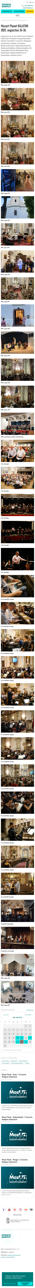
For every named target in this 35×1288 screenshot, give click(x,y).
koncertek (30, 1010)
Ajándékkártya (7, 11)
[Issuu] (15, 1210)
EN (33, 2)
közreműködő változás (17, 1063)
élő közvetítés (5, 1061)
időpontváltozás (23, 1061)
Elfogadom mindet (25, 1283)
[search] (28, 2)
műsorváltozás (5, 1063)
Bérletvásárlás (28, 8)
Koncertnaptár (19, 11)
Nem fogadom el (10, 1283)
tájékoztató (14, 1061)
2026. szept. (28, 1014)
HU (30, 2)
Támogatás (29, 11)
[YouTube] (9, 1210)
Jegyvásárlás (28, 5)
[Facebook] (4, 1210)
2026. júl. (6, 1014)
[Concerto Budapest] (12, 4)
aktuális (27, 1063)
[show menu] (17, 15)
